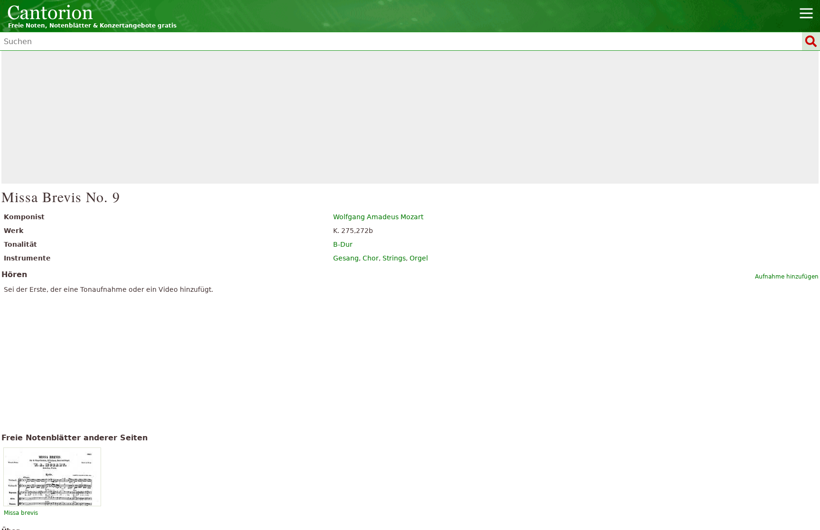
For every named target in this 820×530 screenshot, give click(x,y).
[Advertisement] (410, 117)
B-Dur (343, 244)
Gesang (346, 258)
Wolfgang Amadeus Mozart (378, 217)
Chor (371, 258)
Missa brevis (21, 513)
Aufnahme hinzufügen (787, 276)
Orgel (419, 258)
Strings (394, 258)
